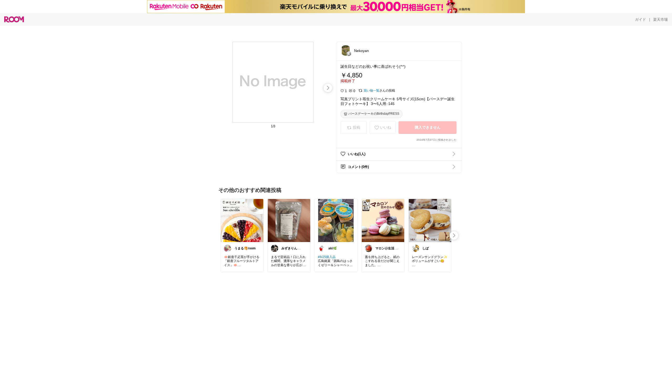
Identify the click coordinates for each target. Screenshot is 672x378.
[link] (242, 220)
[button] (345, 50)
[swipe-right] (328, 88)
